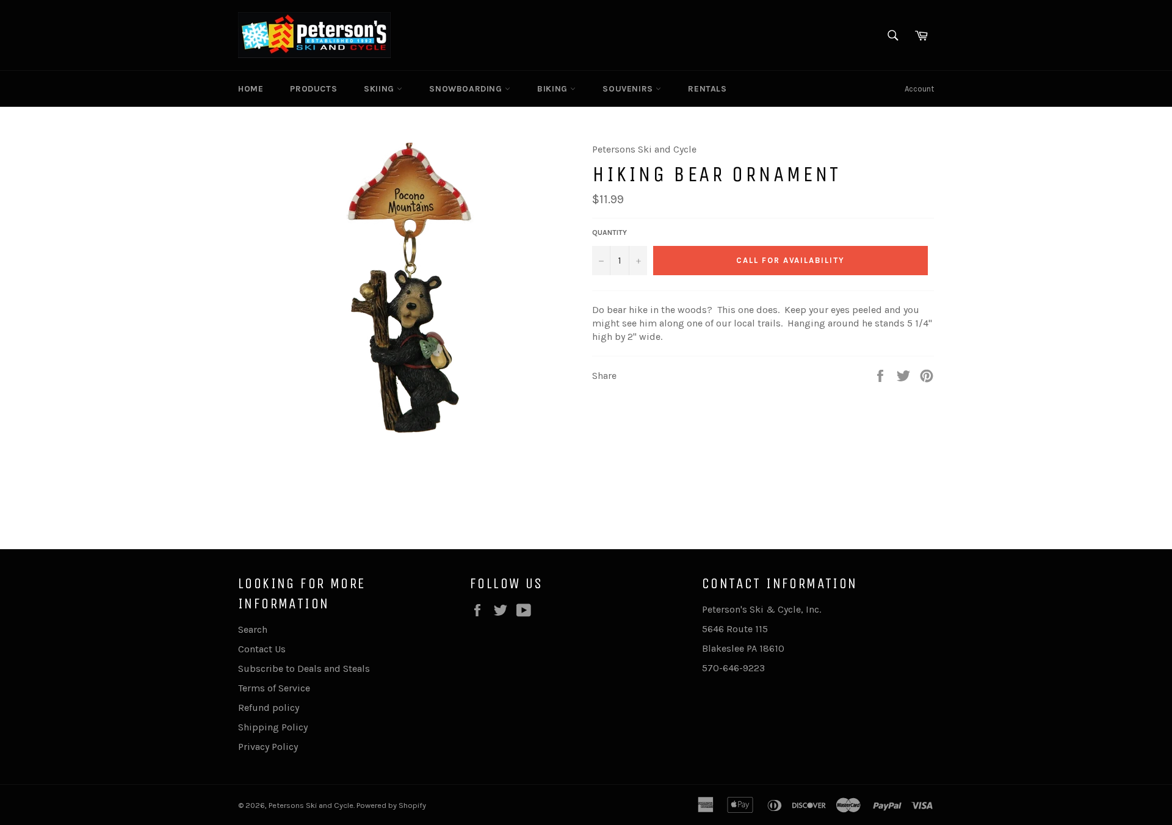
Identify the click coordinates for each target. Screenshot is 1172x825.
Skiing (380, 89)
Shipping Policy (273, 727)
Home (250, 89)
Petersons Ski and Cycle (311, 805)
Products (313, 89)
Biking (553, 89)
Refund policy (268, 707)
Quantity (609, 232)
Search (252, 629)
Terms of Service (274, 688)
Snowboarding (467, 89)
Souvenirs (629, 89)
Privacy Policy (268, 746)
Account (919, 88)
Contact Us (262, 649)
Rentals (707, 89)
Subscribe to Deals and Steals (304, 668)
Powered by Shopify (391, 805)
